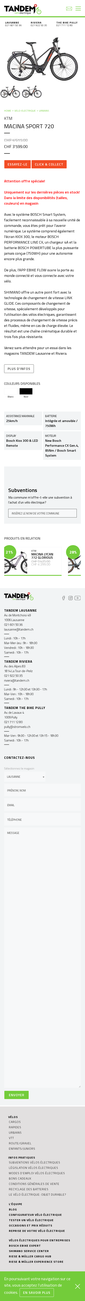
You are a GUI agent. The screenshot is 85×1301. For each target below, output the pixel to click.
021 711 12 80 (64, 25)
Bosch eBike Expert (25, 1245)
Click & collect (49, 164)
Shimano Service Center (29, 1251)
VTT (11, 1138)
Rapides (15, 1127)
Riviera (36, 22)
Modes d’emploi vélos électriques (37, 1173)
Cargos (15, 1122)
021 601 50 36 (13, 25)
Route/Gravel (20, 1143)
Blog (13, 1209)
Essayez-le (17, 164)
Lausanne (12, 22)
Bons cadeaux (20, 1178)
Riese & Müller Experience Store (36, 1261)
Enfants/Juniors (22, 1148)
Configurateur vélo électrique (35, 1214)
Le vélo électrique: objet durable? (37, 1194)
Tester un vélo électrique (31, 1220)
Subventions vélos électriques (34, 1162)
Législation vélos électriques (33, 1168)
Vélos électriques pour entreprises (39, 1240)
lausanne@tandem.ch (18, 629)
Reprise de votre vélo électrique (37, 1231)
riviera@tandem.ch (16, 680)
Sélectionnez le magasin (19, 768)
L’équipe (15, 1204)
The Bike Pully (67, 22)
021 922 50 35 (39, 25)
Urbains (44, 111)
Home (7, 111)
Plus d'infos (19, 368)
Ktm (8, 118)
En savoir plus (36, 1292)
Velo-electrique (25, 111)
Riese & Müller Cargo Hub (30, 1256)
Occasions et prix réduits (30, 1225)
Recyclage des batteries (28, 1189)
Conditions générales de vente (34, 1184)
